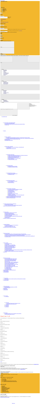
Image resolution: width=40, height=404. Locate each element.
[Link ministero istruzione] (3, 1)
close (1, 62)
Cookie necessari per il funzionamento (5, 371)
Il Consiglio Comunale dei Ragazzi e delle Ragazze (9, 203)
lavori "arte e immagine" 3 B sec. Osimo (10, 265)
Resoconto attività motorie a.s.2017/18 (9, 314)
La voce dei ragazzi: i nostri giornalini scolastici (9, 122)
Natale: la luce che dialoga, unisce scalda (10, 226)
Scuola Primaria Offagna (10, 165)
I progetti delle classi (4, 116)
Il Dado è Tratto (7, 124)
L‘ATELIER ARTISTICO (6, 287)
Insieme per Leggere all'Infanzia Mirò (11, 148)
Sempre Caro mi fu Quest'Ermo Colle (12, 173)
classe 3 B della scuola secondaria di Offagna (10, 260)
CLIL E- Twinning (5, 242)
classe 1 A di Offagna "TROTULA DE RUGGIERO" (11, 262)
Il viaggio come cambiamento (8, 225)
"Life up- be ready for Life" (8, 243)
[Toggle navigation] (6, 59)
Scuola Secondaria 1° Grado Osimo (11, 188)
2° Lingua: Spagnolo (6, 280)
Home (30, 103)
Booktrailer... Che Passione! (11, 194)
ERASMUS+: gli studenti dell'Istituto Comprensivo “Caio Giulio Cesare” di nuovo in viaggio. (18, 137)
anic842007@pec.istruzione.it (10, 381)
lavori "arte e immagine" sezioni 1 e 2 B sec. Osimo (11, 266)
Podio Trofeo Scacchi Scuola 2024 (9, 213)
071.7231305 (4, 379)
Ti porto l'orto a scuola (8, 236)
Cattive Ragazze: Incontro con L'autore (13, 193)
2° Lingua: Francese (5, 279)
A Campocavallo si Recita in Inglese (12, 159)
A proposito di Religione (6, 224)
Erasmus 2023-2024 (7, 139)
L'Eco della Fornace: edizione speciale (9, 123)
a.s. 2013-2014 (7, 304)
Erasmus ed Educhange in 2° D (12, 195)
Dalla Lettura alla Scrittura (11, 191)
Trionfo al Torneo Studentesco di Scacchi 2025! (11, 212)
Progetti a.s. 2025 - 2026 (6, 233)
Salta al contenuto (2, 0)
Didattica (31, 104)
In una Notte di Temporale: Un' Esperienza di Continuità (15, 189)
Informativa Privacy (4, 387)
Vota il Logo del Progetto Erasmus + (11, 197)
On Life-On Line (5, 289)
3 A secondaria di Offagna (8, 268)
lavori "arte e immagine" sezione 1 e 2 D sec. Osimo (11, 264)
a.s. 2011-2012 (7, 306)
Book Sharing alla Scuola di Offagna (12, 166)
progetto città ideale (5, 270)
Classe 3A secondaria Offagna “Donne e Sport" (11, 258)
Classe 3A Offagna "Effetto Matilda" (9, 263)
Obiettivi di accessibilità (5, 389)
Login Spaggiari (20, 30)
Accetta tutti (12, 365)
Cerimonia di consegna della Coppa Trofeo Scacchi (11, 214)
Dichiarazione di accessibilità (5, 388)
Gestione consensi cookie (5, 390)
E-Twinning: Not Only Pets (8, 248)
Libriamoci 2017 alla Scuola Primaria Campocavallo (14, 156)
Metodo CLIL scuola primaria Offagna (10, 247)
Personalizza (2, 365)
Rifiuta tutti (6, 365)
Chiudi (1, 37)
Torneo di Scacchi (7, 217)
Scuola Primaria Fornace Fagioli (11, 180)
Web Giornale (5, 288)
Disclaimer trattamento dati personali (4, 397)
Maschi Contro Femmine (11, 182)
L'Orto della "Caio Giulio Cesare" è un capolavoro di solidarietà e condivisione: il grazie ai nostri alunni (18, 234)
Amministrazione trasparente (5, 391)
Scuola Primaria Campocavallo (10, 154)
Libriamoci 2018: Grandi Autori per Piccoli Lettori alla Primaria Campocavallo (18, 155)
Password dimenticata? (3, 19)
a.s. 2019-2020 (7, 296)
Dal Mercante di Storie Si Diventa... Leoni (13, 157)
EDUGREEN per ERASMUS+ (9, 140)
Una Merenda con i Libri (11, 174)
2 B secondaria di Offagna (8, 269)
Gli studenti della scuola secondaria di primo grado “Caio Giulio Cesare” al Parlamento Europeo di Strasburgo (20, 138)
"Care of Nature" (7, 244)
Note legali (3, 386)
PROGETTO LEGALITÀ (33, 105)
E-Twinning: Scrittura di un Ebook (9, 250)
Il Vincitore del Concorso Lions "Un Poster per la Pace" (13, 303)
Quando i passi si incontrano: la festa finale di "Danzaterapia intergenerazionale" (15, 235)
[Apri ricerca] (33, 59)
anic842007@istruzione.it (10, 380)
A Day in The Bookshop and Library (12, 181)
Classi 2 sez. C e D (7, 261)
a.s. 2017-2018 (7, 302)
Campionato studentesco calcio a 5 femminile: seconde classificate (13, 313)
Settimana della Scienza (6, 286)
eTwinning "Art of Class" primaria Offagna (10, 245)
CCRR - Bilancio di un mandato (9, 204)
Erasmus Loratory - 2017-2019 (9, 146)
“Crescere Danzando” (6, 271)
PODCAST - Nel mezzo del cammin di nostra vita (9, 218)
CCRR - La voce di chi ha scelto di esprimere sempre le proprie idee (13, 205)
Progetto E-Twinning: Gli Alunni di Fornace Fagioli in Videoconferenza (14, 251)
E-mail (8, 29)
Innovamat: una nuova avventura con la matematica (9, 227)
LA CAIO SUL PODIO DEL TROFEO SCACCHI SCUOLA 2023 (13, 216)
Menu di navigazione (14, 115)
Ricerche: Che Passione (11, 158)
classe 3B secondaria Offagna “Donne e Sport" (11, 259)
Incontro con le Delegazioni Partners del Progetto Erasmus (14, 196)
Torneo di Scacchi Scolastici (8, 215)
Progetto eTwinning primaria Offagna (9, 246)
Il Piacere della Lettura (11, 190)
